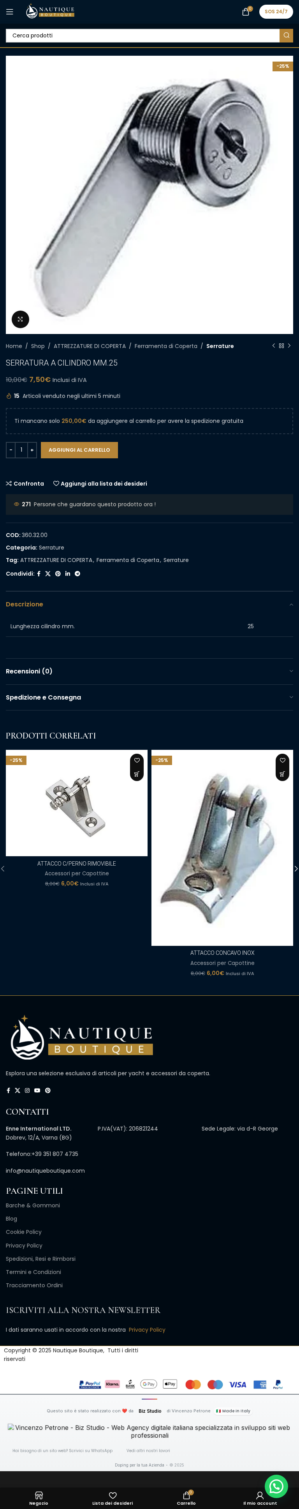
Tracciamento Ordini (34, 1285)
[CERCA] (286, 35)
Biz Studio (150, 1411)
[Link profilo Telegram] (77, 574)
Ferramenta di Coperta (166, 346)
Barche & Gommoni (33, 1205)
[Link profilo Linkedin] (67, 574)
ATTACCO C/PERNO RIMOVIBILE (76, 864)
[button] (137, 774)
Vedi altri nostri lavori (148, 1451)
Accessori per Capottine (77, 873)
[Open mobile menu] (10, 11)
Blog (11, 1219)
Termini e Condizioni (33, 1272)
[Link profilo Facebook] (39, 574)
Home (14, 346)
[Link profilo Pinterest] (58, 574)
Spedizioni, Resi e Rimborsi (41, 1259)
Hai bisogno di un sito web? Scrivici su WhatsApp (62, 1451)
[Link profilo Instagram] (27, 1090)
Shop (38, 346)
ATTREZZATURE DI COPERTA (90, 346)
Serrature (220, 346)
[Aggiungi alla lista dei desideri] (137, 760)
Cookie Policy (24, 1232)
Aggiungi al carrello (79, 450)
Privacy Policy (24, 1245)
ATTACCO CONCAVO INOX (222, 953)
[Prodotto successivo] (289, 346)
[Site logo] (50, 11)
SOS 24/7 (276, 11)
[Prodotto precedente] (274, 346)
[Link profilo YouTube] (37, 1090)
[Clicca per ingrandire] (20, 319)
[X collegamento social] (48, 574)
